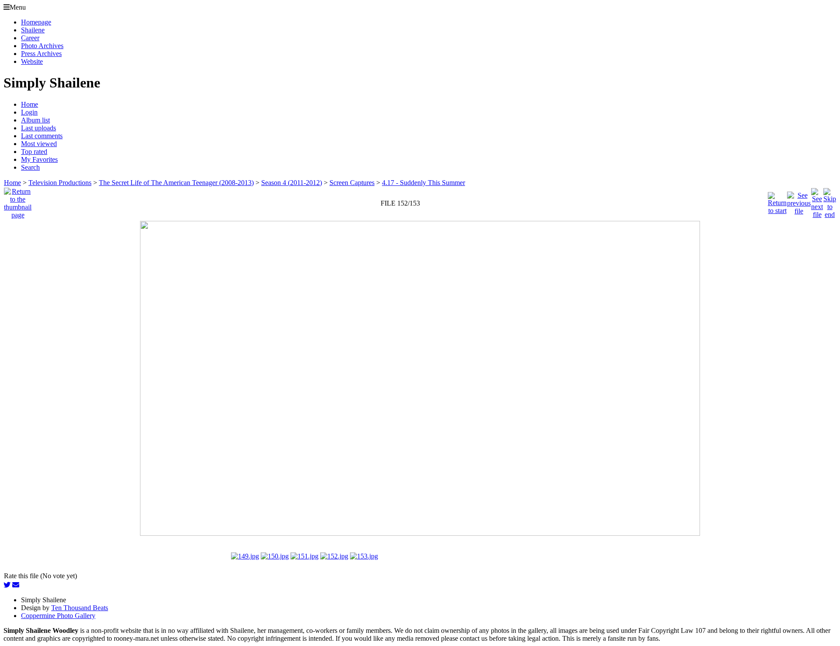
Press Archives (41, 53)
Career (30, 38)
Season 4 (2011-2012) (291, 182)
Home (29, 104)
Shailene (33, 30)
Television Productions (59, 182)
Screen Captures (351, 182)
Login (29, 112)
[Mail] (15, 585)
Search (30, 167)
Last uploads (38, 128)
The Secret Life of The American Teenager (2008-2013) (176, 182)
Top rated (34, 151)
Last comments (42, 136)
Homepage (36, 22)
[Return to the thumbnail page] (18, 201)
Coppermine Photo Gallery (58, 615)
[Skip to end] (829, 201)
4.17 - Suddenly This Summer (423, 182)
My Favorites (39, 159)
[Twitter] (7, 585)
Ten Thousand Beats (79, 607)
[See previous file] (799, 201)
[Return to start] (777, 201)
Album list (35, 120)
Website (32, 61)
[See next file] (817, 201)
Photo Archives (42, 45)
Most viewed (39, 143)
